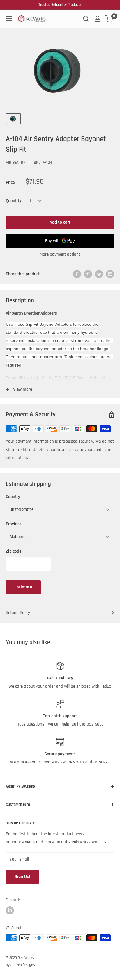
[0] (109, 18)
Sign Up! (22, 877)
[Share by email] (110, 274)
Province (13, 524)
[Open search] (86, 19)
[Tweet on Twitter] (99, 274)
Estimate (23, 587)
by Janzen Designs (20, 965)
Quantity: (14, 201)
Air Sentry (15, 162)
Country (13, 497)
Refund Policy (18, 612)
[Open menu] (9, 18)
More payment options (60, 254)
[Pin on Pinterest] (88, 274)
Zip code (13, 551)
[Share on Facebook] (77, 274)
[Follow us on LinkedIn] (10, 910)
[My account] (97, 19)
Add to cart (60, 222)
